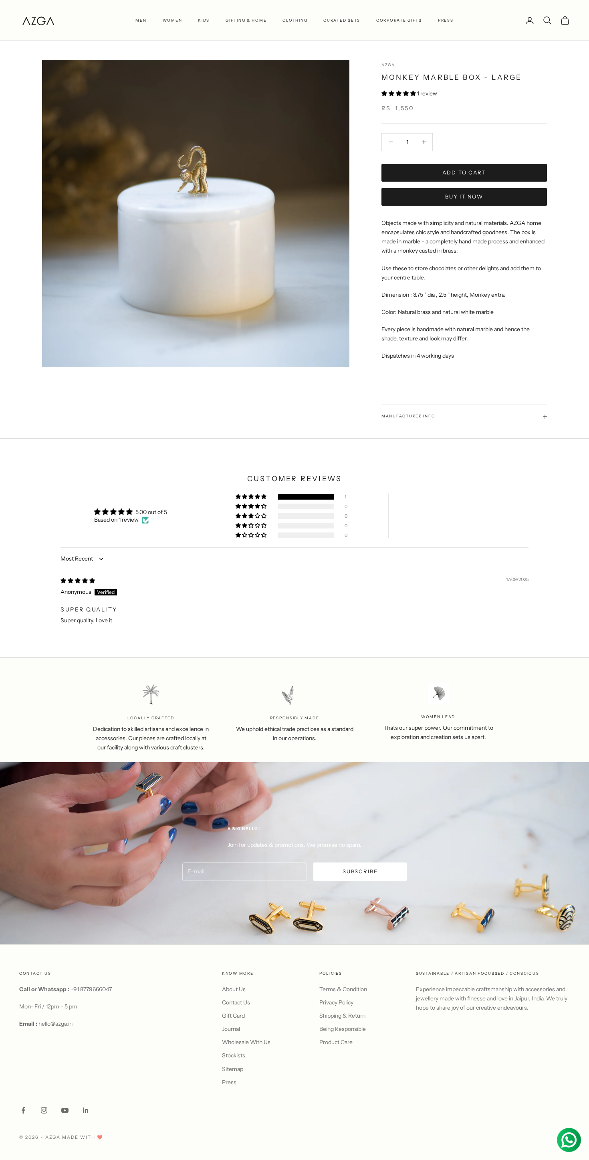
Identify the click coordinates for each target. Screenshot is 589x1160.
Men (140, 20)
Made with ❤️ (82, 1137)
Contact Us (236, 1002)
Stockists (233, 1055)
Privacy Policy (336, 1002)
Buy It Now (464, 196)
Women (172, 20)
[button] (399, 93)
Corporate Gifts (399, 20)
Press (229, 1082)
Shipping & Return (342, 1015)
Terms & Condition (343, 989)
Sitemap (232, 1069)
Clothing (294, 20)
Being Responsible (342, 1028)
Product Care (336, 1042)
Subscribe (360, 871)
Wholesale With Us (246, 1042)
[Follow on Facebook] (23, 1110)
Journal (231, 1028)
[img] (78, 580)
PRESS (446, 20)
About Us (234, 989)
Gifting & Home (246, 20)
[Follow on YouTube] (65, 1110)
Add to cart (464, 172)
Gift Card (233, 1015)
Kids (204, 20)
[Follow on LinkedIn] (86, 1110)
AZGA (388, 65)
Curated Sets (341, 20)
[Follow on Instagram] (44, 1110)
